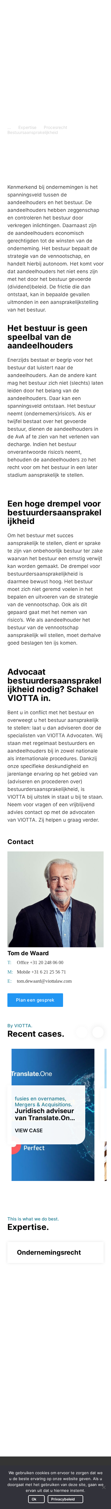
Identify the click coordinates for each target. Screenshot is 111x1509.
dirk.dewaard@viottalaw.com (49, 1426)
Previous (81, 1032)
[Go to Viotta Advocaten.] (9, 127)
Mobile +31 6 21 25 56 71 (41, 971)
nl (86, 11)
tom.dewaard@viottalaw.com (44, 981)
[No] (104, 1487)
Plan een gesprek (35, 1000)
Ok (34, 1499)
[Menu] (98, 12)
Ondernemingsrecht (49, 1252)
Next (98, 1032)
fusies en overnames (40, 1099)
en (76, 11)
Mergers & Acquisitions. (43, 1104)
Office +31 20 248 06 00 (40, 962)
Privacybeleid (63, 1499)
